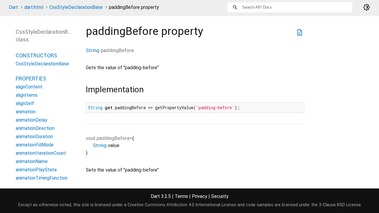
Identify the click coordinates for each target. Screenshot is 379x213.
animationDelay (31, 120)
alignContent (29, 87)
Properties (31, 78)
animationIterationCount (41, 153)
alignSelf (25, 103)
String (92, 50)
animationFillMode (35, 145)
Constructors (36, 55)
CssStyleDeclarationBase (76, 7)
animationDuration (34, 136)
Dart (13, 7)
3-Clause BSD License (340, 204)
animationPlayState (36, 169)
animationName (32, 161)
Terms (181, 196)
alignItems (27, 95)
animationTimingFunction (42, 178)
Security (220, 196)
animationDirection (35, 128)
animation (26, 111)
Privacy (199, 196)
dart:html (33, 7)
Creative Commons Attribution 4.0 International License (182, 204)
